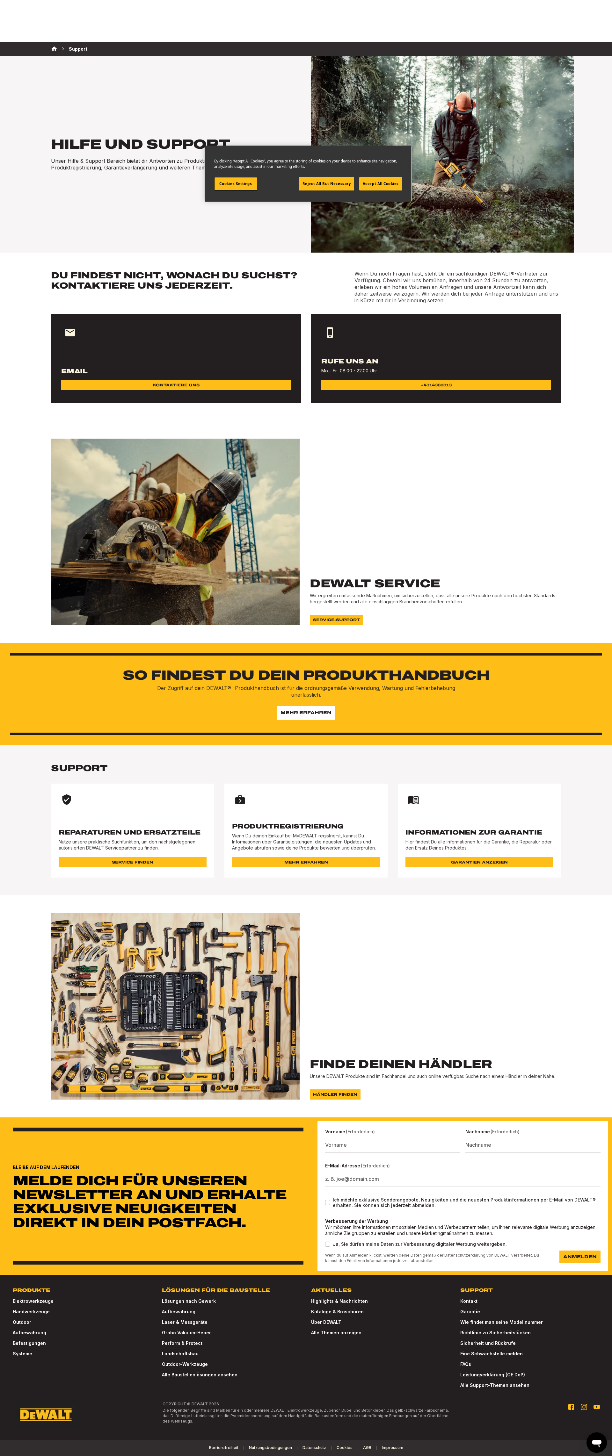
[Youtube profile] (597, 1407)
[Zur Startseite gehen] (46, 1414)
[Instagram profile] (584, 1407)
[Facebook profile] (571, 1407)
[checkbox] (327, 1202)
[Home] (54, 49)
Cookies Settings (235, 183)
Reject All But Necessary (326, 183)
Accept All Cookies (381, 183)
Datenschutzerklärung (464, 1255)
